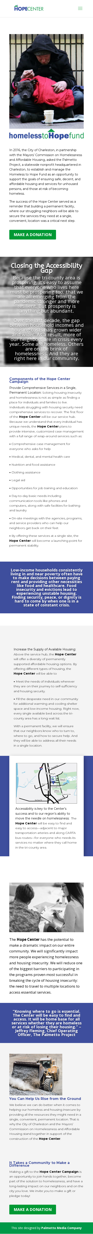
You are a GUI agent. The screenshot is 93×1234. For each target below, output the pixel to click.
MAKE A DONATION (33, 234)
